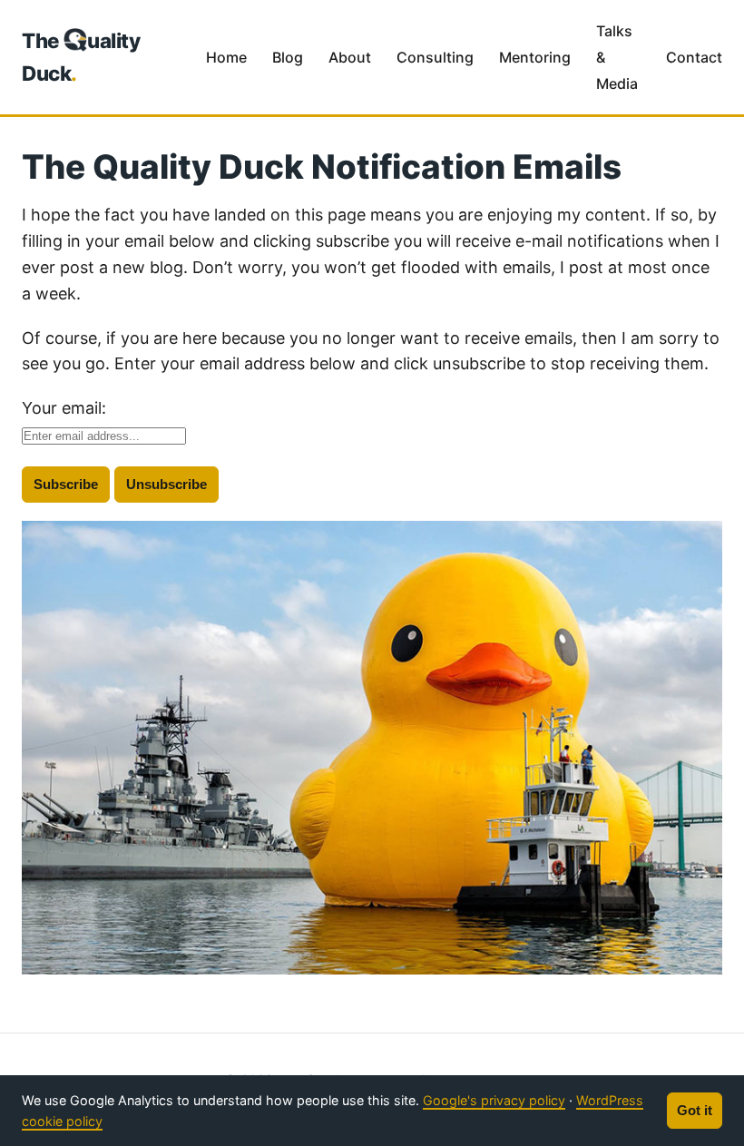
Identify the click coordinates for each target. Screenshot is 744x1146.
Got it (694, 1110)
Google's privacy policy (494, 1100)
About (349, 57)
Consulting (435, 57)
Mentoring (535, 57)
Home (226, 57)
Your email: (64, 407)
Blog (287, 57)
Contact (694, 57)
